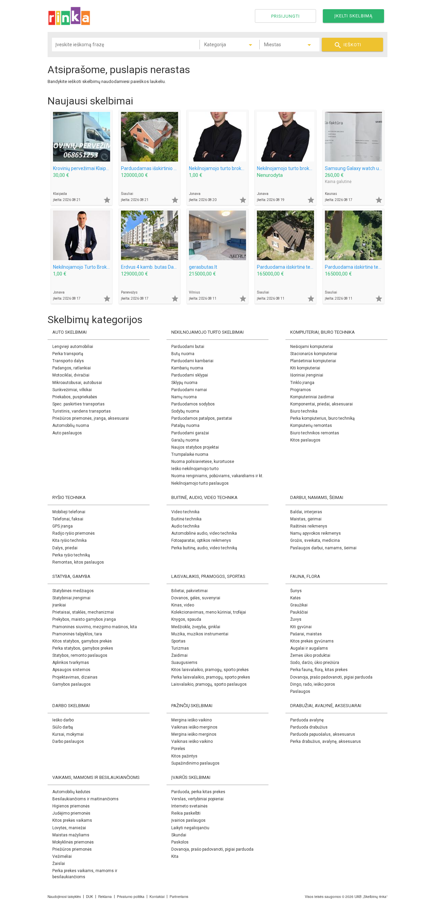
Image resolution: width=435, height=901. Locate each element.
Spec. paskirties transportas (78, 404)
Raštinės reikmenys (308, 526)
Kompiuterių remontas (311, 425)
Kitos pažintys (184, 756)
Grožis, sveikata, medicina (315, 540)
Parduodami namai (189, 389)
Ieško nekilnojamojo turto (195, 468)
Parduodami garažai (190, 433)
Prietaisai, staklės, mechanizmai (83, 612)
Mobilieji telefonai (68, 512)
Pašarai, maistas (306, 634)
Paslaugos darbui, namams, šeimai (323, 548)
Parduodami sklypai (189, 375)
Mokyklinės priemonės (73, 842)
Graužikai (299, 605)
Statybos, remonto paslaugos (79, 655)
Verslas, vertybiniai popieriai (197, 799)
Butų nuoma (182, 353)
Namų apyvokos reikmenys (315, 533)
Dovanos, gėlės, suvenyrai (195, 598)
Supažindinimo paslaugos (195, 763)
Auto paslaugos (67, 433)
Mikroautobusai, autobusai (77, 382)
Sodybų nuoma (185, 411)
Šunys (296, 590)
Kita (174, 856)
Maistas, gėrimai (305, 519)
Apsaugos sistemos (71, 669)
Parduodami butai (187, 346)
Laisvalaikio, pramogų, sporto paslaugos (209, 684)
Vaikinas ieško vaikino (192, 741)
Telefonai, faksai (67, 519)
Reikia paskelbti (186, 813)
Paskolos (180, 842)
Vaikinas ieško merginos (194, 727)
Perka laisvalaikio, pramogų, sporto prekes (210, 677)
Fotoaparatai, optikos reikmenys (201, 540)
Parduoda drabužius (309, 727)
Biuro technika (303, 411)
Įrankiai (59, 605)
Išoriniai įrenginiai (306, 375)
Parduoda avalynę (307, 720)
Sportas (178, 641)
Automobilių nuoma (70, 425)
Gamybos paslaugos (71, 684)
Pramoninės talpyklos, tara (77, 634)
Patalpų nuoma (185, 425)
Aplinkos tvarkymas (70, 662)
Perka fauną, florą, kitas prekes (319, 669)
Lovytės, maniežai (69, 827)
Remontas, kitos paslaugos (78, 562)
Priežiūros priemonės (72, 849)
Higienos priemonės (71, 806)
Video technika (185, 512)
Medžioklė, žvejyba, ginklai (195, 626)
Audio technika (185, 526)
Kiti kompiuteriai (305, 368)
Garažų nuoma (185, 440)
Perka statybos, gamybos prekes (82, 648)
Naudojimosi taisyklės (64, 896)
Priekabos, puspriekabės (74, 397)
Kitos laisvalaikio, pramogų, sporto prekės (210, 669)
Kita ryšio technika (69, 540)
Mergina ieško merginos (193, 734)
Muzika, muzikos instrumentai (199, 634)
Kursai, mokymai (68, 734)
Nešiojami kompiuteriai (311, 346)
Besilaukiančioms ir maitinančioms (85, 799)
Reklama (105, 896)
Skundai (178, 835)
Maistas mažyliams (70, 835)
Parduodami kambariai (192, 360)
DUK (89, 896)
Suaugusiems (184, 662)
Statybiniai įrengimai (71, 598)
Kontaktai (157, 896)
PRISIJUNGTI (285, 16)
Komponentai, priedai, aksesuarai (321, 404)
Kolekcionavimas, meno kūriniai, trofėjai (208, 612)
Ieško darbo (63, 720)
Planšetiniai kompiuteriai (313, 360)
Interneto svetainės (189, 806)
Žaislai (58, 863)
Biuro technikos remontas (314, 433)
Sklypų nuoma (184, 382)
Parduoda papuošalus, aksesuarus (322, 734)
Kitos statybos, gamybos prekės (82, 641)
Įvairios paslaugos (188, 820)
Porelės (178, 748)
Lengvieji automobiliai (72, 346)
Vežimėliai (62, 856)
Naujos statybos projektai (195, 447)
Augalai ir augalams (309, 648)
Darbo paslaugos (68, 741)
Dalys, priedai (64, 548)
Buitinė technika (186, 519)
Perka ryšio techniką (71, 555)
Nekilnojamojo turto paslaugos (200, 483)
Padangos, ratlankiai (71, 368)
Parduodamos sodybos (193, 404)
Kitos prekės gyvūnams (312, 641)
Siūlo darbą (62, 727)
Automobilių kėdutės (71, 791)
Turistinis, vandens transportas (81, 411)
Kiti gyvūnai (301, 626)
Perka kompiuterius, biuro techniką (322, 418)
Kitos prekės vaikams (72, 820)
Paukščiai (299, 612)
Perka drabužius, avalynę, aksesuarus (325, 741)
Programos (300, 389)
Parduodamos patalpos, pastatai (201, 418)
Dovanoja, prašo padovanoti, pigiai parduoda (331, 677)
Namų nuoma (184, 397)
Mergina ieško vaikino (191, 720)
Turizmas (180, 648)
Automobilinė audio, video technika (204, 533)
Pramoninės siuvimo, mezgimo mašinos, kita (94, 626)
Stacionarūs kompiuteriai (313, 353)
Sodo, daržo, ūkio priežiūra (314, 662)
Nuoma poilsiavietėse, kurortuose (202, 461)
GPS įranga (62, 526)
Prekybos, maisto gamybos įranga (84, 619)
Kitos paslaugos (305, 440)
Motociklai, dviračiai (70, 375)
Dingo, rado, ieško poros (312, 684)
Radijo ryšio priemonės (73, 533)
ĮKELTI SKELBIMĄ (353, 15)
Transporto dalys (68, 360)
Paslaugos (300, 691)
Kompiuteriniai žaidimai (312, 397)
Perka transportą (67, 353)
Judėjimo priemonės (71, 813)
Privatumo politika (130, 896)
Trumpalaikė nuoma (189, 454)
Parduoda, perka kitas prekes (198, 791)
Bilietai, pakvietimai (189, 590)
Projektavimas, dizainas (75, 677)
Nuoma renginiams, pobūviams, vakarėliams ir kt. (217, 475)
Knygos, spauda (186, 619)
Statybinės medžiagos (73, 590)
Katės (295, 598)
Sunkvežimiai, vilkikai (72, 389)
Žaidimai (179, 655)
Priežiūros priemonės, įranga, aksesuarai (90, 418)
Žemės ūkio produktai (310, 655)
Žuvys (295, 619)
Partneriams (179, 896)
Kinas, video (182, 605)
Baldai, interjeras (306, 512)
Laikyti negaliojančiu (190, 827)
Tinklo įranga (302, 382)
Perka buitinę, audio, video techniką (204, 548)
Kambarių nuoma (187, 368)
